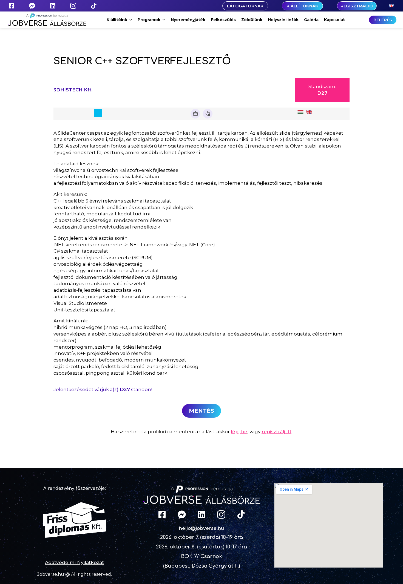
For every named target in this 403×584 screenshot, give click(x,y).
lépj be (239, 431)
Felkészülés (223, 19)
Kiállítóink (117, 19)
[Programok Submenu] (164, 19)
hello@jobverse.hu (201, 528)
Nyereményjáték (188, 19)
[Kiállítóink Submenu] (131, 19)
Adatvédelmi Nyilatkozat (74, 562)
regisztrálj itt (276, 431)
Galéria (311, 19)
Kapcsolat (334, 19)
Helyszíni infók (283, 19)
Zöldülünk (251, 19)
